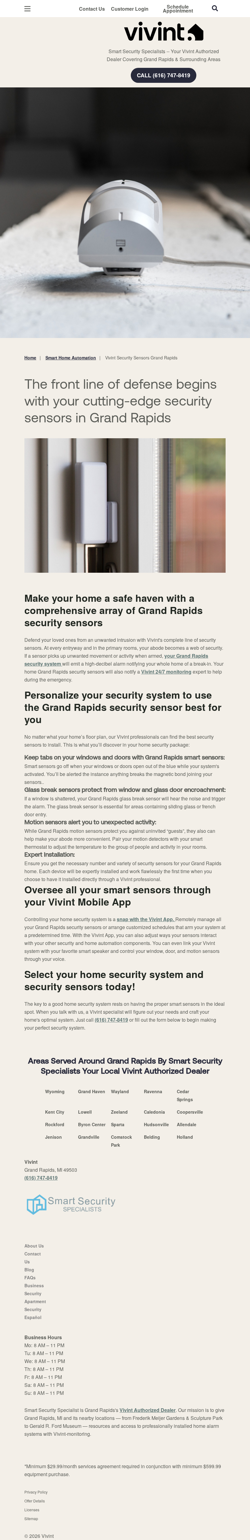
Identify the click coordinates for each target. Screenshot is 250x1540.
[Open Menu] (27, 8)
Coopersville (190, 1112)
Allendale (186, 1124)
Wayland (120, 1091)
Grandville (88, 1137)
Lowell (85, 1112)
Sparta (117, 1124)
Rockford (54, 1124)
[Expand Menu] (107, 43)
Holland (185, 1137)
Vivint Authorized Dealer (148, 1409)
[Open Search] (215, 8)
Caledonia (154, 1112)
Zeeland (119, 1112)
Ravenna (153, 1091)
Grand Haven (91, 1091)
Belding (152, 1137)
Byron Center (91, 1124)
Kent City (54, 1112)
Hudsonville (156, 1124)
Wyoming (55, 1091)
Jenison (53, 1137)
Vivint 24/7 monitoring (166, 671)
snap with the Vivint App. (146, 919)
